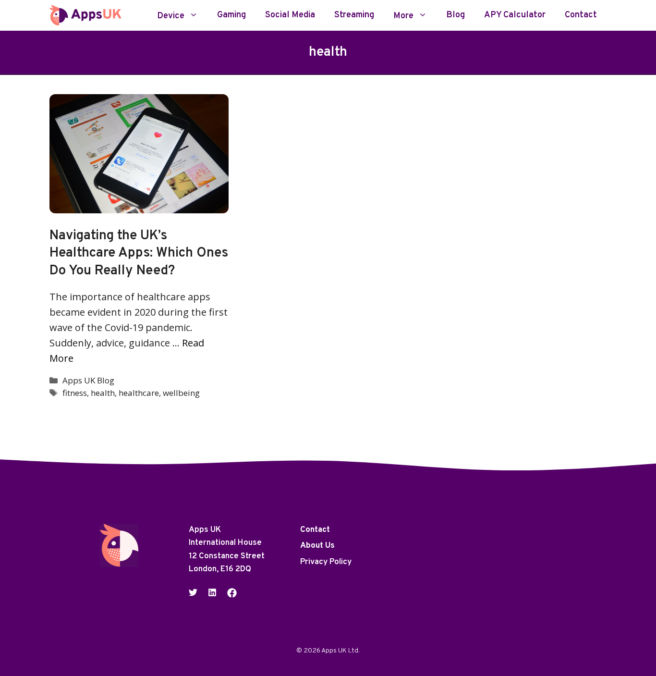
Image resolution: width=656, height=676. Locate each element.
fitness (74, 392)
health (103, 392)
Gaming (231, 15)
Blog (455, 15)
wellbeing (181, 392)
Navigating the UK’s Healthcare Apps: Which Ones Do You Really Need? (138, 253)
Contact (581, 15)
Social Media (290, 15)
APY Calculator (515, 15)
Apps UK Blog (88, 380)
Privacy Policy (326, 562)
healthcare (139, 392)
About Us (317, 546)
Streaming (354, 15)
